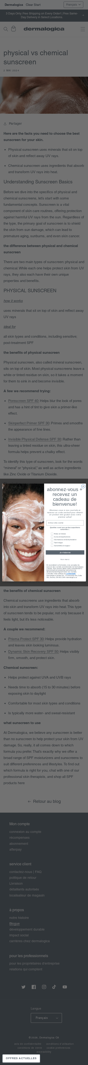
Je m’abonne (64, 552)
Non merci (65, 559)
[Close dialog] (83, 486)
